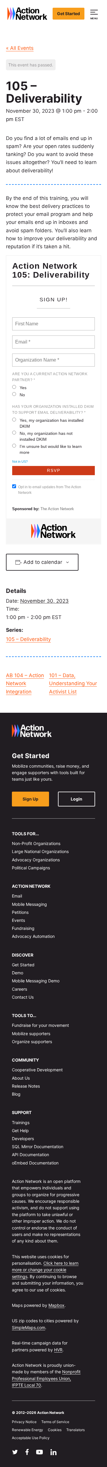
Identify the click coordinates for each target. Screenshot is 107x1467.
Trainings (20, 1122)
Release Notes (26, 1086)
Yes (23, 387)
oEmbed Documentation (35, 1162)
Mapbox (56, 1305)
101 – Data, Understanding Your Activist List (73, 683)
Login (76, 798)
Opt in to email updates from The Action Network (49, 490)
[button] (95, 13)
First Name (26, 320)
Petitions (20, 912)
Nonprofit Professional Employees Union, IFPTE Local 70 (46, 1378)
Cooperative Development (37, 1069)
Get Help (20, 1130)
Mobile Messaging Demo (35, 980)
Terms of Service (55, 1422)
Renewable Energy (27, 1430)
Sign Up (30, 798)
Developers (23, 1138)
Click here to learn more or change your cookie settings (45, 1270)
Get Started (68, 13)
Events (18, 920)
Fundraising (23, 928)
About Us (21, 1077)
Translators (75, 1430)
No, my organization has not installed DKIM (46, 436)
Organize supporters (32, 1041)
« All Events (20, 48)
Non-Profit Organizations (36, 843)
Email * (22, 338)
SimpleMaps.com (28, 1327)
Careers (19, 988)
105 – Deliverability (28, 639)
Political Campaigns (31, 867)
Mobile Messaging (29, 903)
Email (17, 895)
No (22, 394)
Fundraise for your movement (40, 1025)
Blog (16, 1094)
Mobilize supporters (31, 1033)
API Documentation (30, 1154)
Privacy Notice (24, 1422)
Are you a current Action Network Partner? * (49, 377)
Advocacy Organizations (36, 859)
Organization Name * (36, 356)
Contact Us (23, 997)
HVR (58, 1349)
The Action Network (57, 509)
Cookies (55, 1430)
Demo (17, 972)
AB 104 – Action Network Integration (25, 683)
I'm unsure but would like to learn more (51, 449)
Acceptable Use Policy (31, 1438)
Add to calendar (42, 562)
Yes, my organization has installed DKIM (52, 423)
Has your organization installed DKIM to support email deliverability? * (53, 410)
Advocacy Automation (33, 936)
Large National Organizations (40, 851)
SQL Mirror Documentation (37, 1146)
